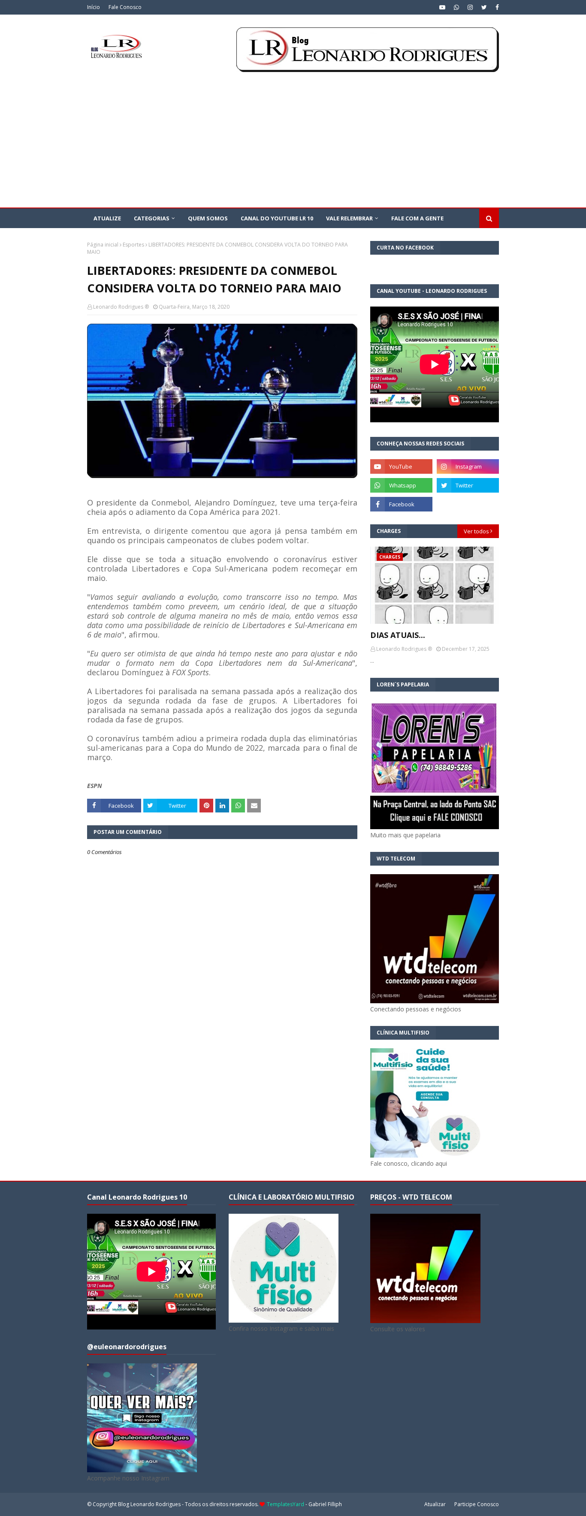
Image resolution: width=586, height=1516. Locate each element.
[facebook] (496, 7)
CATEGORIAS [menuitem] (151, 218)
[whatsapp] (456, 7)
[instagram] (470, 7)
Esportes (133, 244)
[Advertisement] (293, 143)
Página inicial (102, 244)
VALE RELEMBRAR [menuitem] (349, 218)
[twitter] (484, 7)
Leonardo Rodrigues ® (121, 306)
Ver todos (476, 531)
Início (93, 7)
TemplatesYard (285, 1504)
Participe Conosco (476, 1504)
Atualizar (435, 1504)
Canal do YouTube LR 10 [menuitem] (277, 218)
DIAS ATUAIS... (397, 635)
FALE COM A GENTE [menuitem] (417, 218)
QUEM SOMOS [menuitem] (208, 218)
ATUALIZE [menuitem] (107, 218)
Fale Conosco (125, 7)
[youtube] (442, 7)
